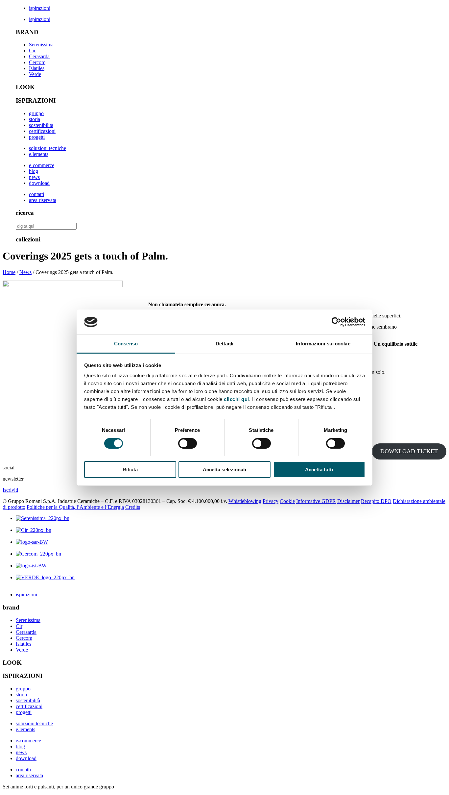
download (39, 183)
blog (33, 171)
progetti (37, 137)
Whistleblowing (244, 501)
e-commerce (41, 165)
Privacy (270, 501)
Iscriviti (10, 490)
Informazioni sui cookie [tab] (323, 343)
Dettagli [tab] (225, 343)
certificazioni (42, 131)
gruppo (36, 113)
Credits (132, 507)
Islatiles (36, 68)
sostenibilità (41, 125)
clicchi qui (236, 399)
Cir (32, 50)
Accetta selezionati (224, 469)
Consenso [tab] (126, 343)
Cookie (287, 501)
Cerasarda (39, 56)
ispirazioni (39, 8)
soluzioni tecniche (47, 148)
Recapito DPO (376, 501)
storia (34, 119)
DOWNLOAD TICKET (409, 451)
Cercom (37, 62)
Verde (35, 74)
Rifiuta (130, 469)
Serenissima (41, 44)
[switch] (187, 443)
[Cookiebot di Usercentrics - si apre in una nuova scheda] (336, 322)
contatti (36, 194)
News (25, 272)
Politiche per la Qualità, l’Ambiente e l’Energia (75, 507)
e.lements (38, 154)
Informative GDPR (316, 501)
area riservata (42, 200)
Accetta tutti (319, 469)
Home (9, 272)
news (34, 177)
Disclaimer (348, 501)
